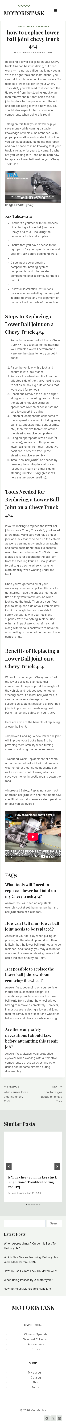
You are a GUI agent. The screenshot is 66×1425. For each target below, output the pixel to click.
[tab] (26, 1204)
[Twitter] (53, 1418)
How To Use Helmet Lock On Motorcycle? (31, 1271)
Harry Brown (17, 1193)
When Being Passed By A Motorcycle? (28, 1280)
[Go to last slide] (9, 1166)
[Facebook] (47, 1418)
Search (54, 1223)
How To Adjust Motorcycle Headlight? (28, 1288)
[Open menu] (57, 10)
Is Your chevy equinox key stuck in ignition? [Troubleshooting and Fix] (32, 1182)
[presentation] (33, 1151)
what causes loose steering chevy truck (16, 1094)
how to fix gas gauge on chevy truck (51, 1094)
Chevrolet (42, 26)
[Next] (57, 1166)
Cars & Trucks (25, 26)
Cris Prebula (23, 52)
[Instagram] (59, 1418)
